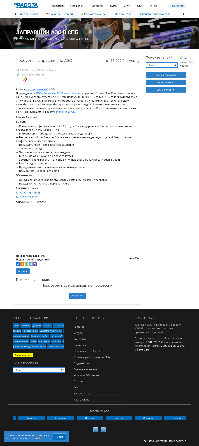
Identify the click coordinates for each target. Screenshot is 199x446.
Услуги (140, 5)
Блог (127, 5)
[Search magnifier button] (175, 65)
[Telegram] (31, 264)
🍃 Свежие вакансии (92, 14)
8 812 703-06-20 (29, 197)
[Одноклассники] (22, 264)
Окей (60, 436)
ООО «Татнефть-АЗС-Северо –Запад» (59, 93)
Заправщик (77, 295)
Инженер (23, 325)
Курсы (114, 5)
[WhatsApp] (26, 264)
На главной (52, 336)
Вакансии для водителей (153, 14)
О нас (153, 5)
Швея (36, 341)
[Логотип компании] (26, 5)
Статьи (78, 381)
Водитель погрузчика (53, 330)
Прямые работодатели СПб (92, 357)
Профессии (77, 5)
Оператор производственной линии (24, 346)
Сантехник (57, 325)
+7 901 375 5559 (153, 342)
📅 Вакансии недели (57, 14)
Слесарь (45, 325)
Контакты (178, 5)
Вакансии (58, 5)
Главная (79, 327)
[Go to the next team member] (183, 14)
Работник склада (16, 336)
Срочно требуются (166, 74)
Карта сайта (82, 399)
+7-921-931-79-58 (30, 192)
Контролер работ (36, 336)
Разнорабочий (33, 330)
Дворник (34, 325)
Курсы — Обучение (86, 375)
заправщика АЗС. (65, 112)
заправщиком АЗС (36, 89)
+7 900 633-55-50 (169, 346)
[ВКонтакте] (18, 264)
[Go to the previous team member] (15, 14)
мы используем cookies (27, 438)
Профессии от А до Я (87, 351)
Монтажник (47, 341)
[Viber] (35, 264)
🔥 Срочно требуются (22, 14)
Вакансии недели (166, 82)
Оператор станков (53, 346)
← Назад (23, 271)
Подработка (121, 14)
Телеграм (143, 349)
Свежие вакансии (166, 89)
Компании (97, 5)
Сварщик (18, 330)
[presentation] (95, 429)
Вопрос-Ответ (83, 393)
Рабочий (59, 341)
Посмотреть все (23, 355)
